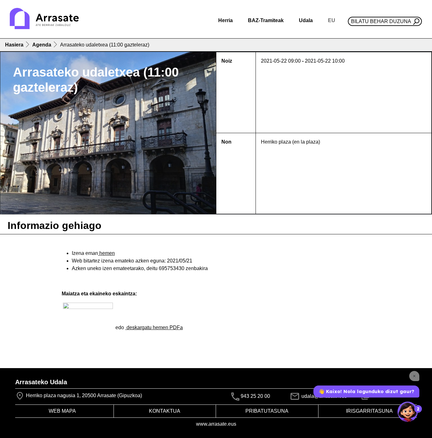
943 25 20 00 (255, 396)
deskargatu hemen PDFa (154, 327)
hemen (106, 253)
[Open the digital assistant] (408, 412)
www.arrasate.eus (216, 424)
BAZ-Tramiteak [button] (266, 20)
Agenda (41, 44)
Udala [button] (306, 20)
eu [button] (331, 20)
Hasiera (14, 44)
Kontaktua (164, 411)
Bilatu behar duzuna (381, 21)
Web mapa (62, 411)
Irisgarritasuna (369, 411)
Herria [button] (225, 20)
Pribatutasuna (266, 411)
